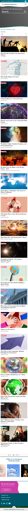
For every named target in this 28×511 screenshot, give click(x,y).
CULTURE (3, 105)
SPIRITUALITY (5, 175)
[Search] (25, 11)
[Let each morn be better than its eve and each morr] (14, 470)
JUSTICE (3, 37)
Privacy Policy (5, 497)
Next (26, 470)
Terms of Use (5, 499)
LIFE (2, 404)
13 (13, 455)
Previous (1, 470)
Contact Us (4, 495)
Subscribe (6, 490)
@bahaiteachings (14, 461)
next (17, 455)
